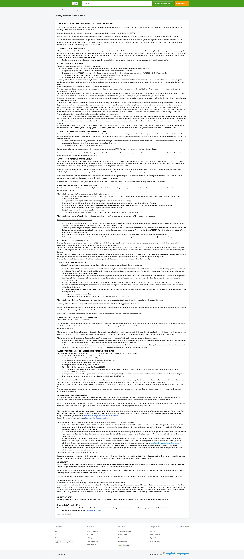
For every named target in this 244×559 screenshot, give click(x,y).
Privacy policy (91, 534)
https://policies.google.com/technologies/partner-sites (101, 416)
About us (57, 531)
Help (56, 534)
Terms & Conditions (92, 531)
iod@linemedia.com (94, 510)
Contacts (57, 538)
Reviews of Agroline (92, 541)
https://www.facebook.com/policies (96, 418)
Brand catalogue (91, 544)
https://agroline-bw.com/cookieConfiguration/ (165, 443)
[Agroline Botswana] (62, 3)
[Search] (84, 3)
